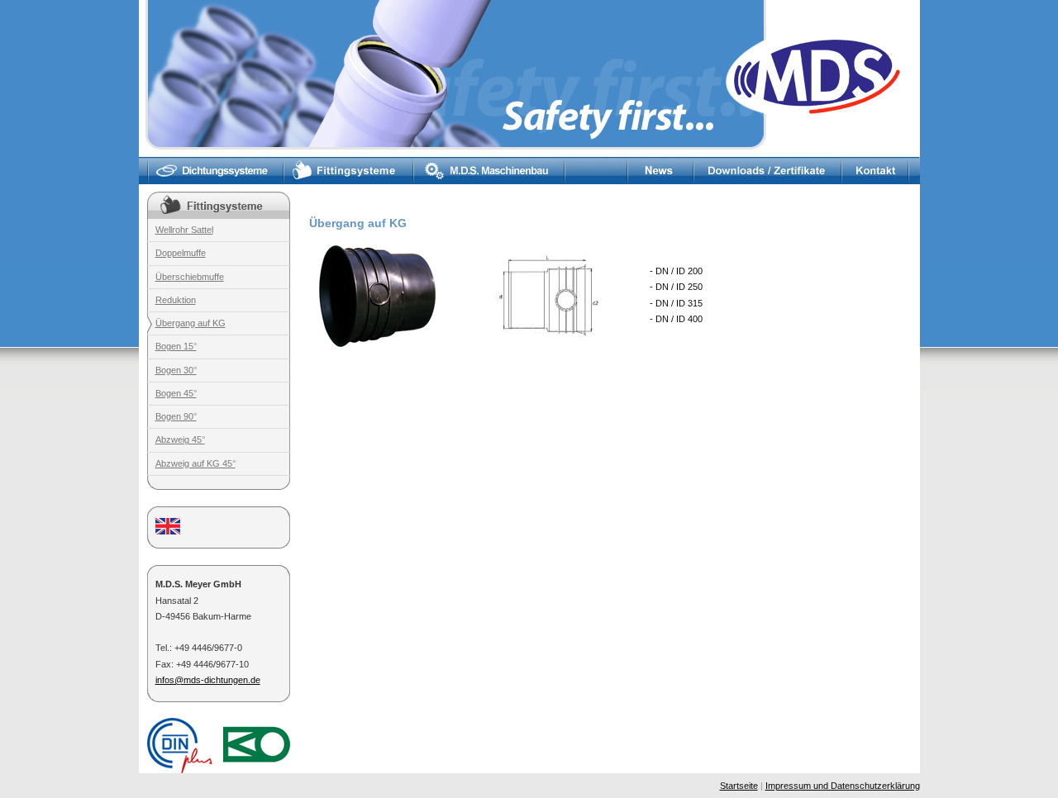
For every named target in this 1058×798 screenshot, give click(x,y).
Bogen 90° (176, 416)
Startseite (739, 786)
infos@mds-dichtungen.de (207, 680)
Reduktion (175, 300)
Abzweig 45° (180, 439)
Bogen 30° (176, 370)
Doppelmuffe (180, 253)
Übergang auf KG (190, 323)
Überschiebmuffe (189, 277)
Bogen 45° (176, 393)
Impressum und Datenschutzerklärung (842, 786)
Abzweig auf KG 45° (195, 463)
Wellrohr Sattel (184, 230)
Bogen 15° (176, 346)
